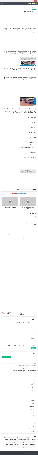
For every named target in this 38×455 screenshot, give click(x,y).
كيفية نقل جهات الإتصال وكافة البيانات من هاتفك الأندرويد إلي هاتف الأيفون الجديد (24, 370)
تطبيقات (7, 444)
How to (33, 403)
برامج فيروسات (25, 442)
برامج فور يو (33, 442)
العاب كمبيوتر (16, 437)
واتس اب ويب (33, 418)
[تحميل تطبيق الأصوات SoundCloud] (19, 275)
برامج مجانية (15, 442)
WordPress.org (33, 431)
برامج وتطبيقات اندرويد (32, 444)
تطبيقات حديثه (28, 447)
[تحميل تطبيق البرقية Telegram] (7, 275)
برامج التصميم (33, 409)
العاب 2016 (29, 437)
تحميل (20, 444)
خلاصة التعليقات (33, 429)
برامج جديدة (6, 439)
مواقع (34, 415)
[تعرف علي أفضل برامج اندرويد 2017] (31, 275)
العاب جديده (20, 437)
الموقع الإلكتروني (33, 341)
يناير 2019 (33, 387)
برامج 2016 (5, 437)
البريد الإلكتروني (33, 338)
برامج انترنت (24, 439)
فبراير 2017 (33, 390)
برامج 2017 (33, 439)
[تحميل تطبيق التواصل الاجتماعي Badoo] (31, 219)
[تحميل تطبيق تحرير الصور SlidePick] (19, 225)
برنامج (23, 444)
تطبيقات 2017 (17, 189)
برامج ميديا (11, 442)
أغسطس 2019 (32, 381)
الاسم (35, 334)
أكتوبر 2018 (33, 389)
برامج (9, 437)
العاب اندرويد (25, 437)
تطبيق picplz (28, 189)
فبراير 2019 (33, 386)
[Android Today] (32, 3)
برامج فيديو (29, 442)
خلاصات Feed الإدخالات (32, 428)
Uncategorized (32, 406)
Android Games (32, 401)
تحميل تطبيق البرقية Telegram (7, 313)
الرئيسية (34, 7)
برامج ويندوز (26, 444)
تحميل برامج (16, 444)
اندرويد (12, 437)
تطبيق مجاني (19, 447)
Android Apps (33, 400)
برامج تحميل (15, 439)
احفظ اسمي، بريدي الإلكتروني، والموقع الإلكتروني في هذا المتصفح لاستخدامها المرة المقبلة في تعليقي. (21, 345)
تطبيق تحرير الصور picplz (23, 189)
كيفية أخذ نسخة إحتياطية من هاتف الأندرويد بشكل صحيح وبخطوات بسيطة (26, 365)
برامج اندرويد (30, 7)
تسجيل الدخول (34, 426)
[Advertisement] (19, 20)
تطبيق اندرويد (23, 447)
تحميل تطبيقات (12, 444)
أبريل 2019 (33, 384)
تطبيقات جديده (33, 447)
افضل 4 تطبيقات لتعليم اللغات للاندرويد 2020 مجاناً (29, 368)
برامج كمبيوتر (33, 412)
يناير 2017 (33, 392)
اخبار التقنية (33, 437)
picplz (31, 189)
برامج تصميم (11, 439)
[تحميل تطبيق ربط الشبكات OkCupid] (7, 224)
